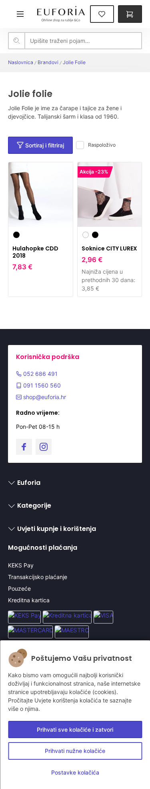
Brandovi (48, 62)
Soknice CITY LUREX (109, 248)
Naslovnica (20, 62)
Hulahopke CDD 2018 (35, 252)
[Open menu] (20, 13)
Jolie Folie (74, 62)
